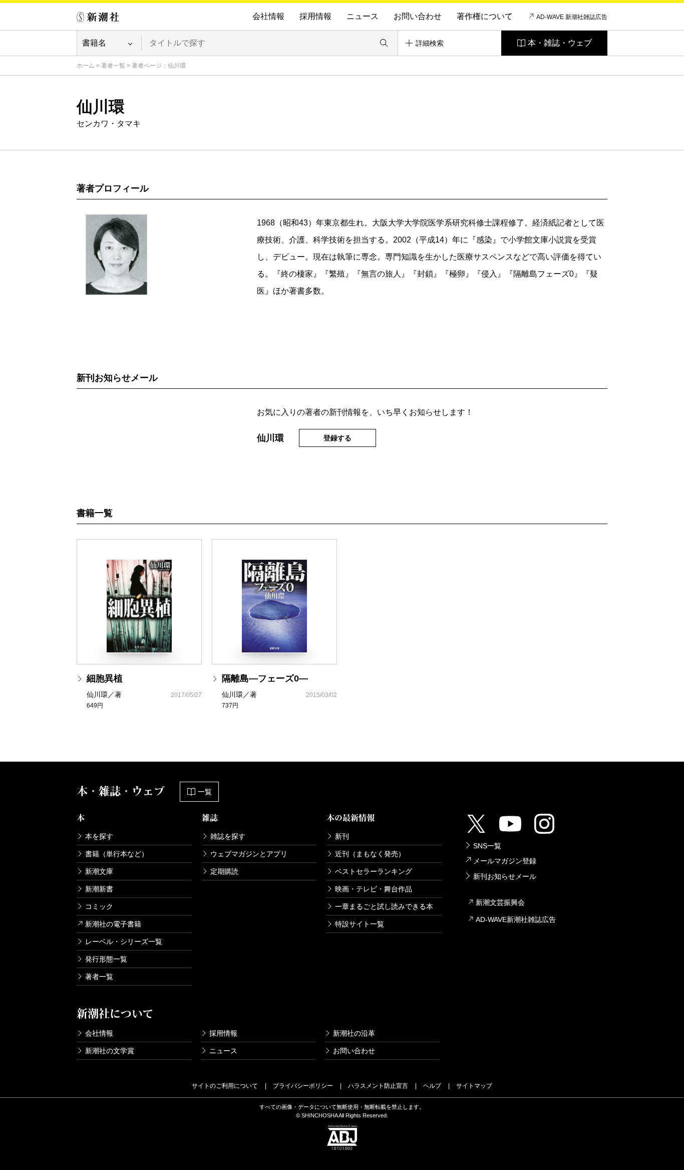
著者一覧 (113, 65)
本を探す (99, 836)
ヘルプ (432, 1085)
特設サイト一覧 (359, 924)
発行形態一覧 (106, 959)
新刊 (342, 836)
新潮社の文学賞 (109, 1051)
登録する (337, 438)
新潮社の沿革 (354, 1033)
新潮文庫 (99, 871)
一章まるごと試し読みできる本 (384, 906)
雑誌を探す (227, 836)
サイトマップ (474, 1085)
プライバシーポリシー (303, 1085)
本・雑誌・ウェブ (560, 43)
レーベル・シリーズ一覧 (123, 942)
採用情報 (315, 16)
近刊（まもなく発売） (370, 854)
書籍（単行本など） (116, 854)
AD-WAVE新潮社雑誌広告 (516, 919)
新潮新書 (99, 889)
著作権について (485, 16)
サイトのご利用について (225, 1085)
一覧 (205, 792)
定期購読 (224, 871)
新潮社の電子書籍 (113, 924)
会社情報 (268, 16)
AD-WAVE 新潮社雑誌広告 (571, 17)
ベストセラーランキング (373, 871)
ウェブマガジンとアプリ (248, 854)
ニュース (363, 16)
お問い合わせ (418, 16)
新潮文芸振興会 (500, 902)
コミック (99, 906)
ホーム (86, 65)
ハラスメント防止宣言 (378, 1085)
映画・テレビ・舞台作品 (373, 889)
